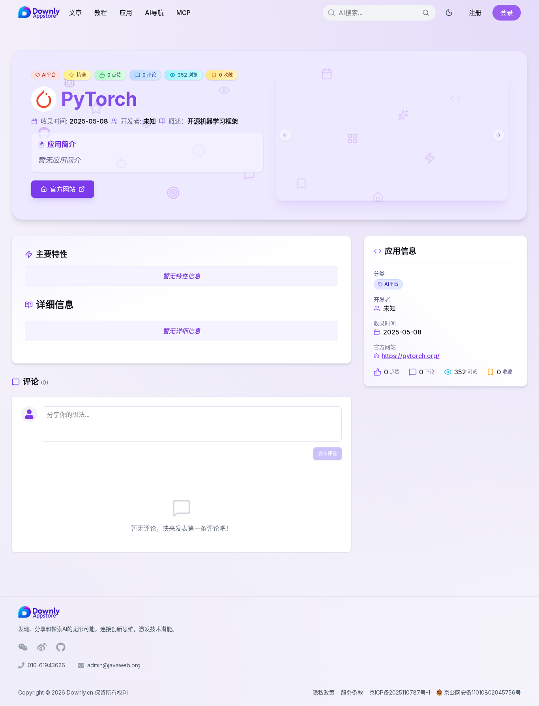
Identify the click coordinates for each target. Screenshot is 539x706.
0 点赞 (114, 75)
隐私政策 (324, 692)
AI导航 (154, 13)
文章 (75, 13)
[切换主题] (449, 13)
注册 (475, 13)
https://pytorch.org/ (411, 356)
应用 (126, 13)
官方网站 (62, 189)
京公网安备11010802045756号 (482, 692)
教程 (100, 13)
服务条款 (352, 692)
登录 (506, 13)
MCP (183, 13)
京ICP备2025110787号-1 (399, 692)
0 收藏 (226, 75)
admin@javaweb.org (113, 665)
